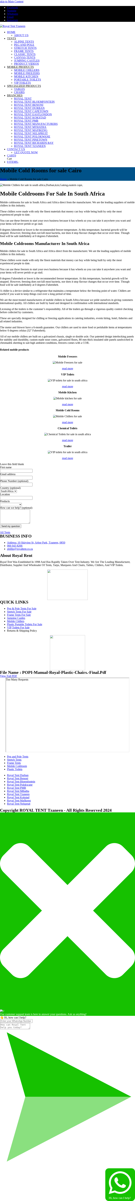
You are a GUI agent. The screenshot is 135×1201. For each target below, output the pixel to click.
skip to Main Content (11, 1)
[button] (11, 155)
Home (3, 179)
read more (67, 368)
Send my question (10, 526)
